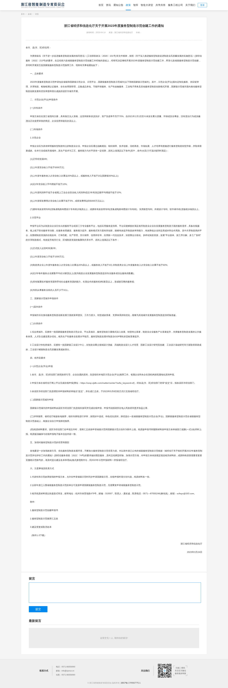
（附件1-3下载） (38, 535)
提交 (38, 609)
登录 (202, 5)
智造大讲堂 (147, 5)
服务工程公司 (175, 5)
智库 (135, 5)
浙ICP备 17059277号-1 (131, 683)
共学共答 (160, 5)
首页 (100, 5)
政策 (128, 5)
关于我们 (190, 5)
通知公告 (118, 5)
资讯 (108, 5)
